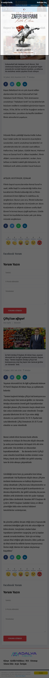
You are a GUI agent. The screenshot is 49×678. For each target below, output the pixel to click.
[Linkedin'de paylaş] (25, 84)
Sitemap (33, 661)
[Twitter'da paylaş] (12, 84)
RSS (27, 661)
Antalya (30, 77)
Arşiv (17, 664)
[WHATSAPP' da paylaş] (18, 84)
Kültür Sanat (18, 32)
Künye (6, 661)
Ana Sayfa (7, 32)
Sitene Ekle (9, 664)
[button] (45, 15)
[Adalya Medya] (24, 653)
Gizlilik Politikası (17, 661)
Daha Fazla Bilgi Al (20, 676)
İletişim (23, 664)
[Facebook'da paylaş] (5, 84)
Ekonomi (17, 323)
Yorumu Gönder (15, 311)
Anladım (41, 673)
